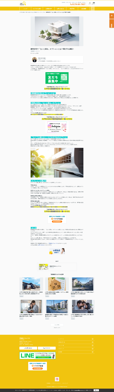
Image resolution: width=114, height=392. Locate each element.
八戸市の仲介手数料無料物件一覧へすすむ (57, 119)
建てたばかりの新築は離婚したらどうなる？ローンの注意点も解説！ (47, 114)
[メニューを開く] (92, 8)
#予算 (37, 53)
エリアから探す (37, 8)
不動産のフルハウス (53, 243)
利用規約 (48, 383)
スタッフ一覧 (61, 345)
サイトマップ (65, 383)
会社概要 (83, 8)
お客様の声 (49, 8)
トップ (25, 8)
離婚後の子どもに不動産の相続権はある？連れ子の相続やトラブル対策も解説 (49, 206)
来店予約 (72, 8)
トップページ (61, 338)
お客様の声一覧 (61, 342)
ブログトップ (61, 348)
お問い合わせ (60, 8)
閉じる (96, 390)
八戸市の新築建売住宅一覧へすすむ (57, 89)
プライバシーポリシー (56, 383)
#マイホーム (33, 53)
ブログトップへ (57, 327)
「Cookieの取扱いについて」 (79, 390)
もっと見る (57, 324)
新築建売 (32, 51)
